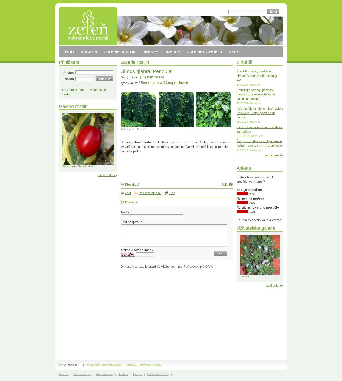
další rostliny (107, 175)
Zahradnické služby (158, 374)
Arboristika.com (104, 374)
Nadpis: (126, 212)
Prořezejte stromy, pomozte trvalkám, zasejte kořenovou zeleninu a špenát (256, 94)
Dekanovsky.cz (82, 374)
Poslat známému (150, 193)
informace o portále (151, 365)
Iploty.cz (137, 374)
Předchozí (132, 184)
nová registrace (74, 89)
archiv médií (273, 155)
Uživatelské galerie (256, 228)
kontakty (131, 365)
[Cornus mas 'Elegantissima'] (88, 163)
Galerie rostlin (135, 62)
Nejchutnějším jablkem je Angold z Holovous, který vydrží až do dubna (260, 113)
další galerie (273, 285)
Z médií (244, 62)
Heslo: (69, 79)
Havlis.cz (123, 374)
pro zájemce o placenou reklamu (104, 365)
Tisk (172, 193)
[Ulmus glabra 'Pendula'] (138, 126)
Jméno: (68, 72)
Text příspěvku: (131, 222)
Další (224, 184)
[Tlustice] (260, 273)
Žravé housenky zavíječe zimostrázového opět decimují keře (257, 76)
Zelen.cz (64, 374)
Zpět (128, 193)
